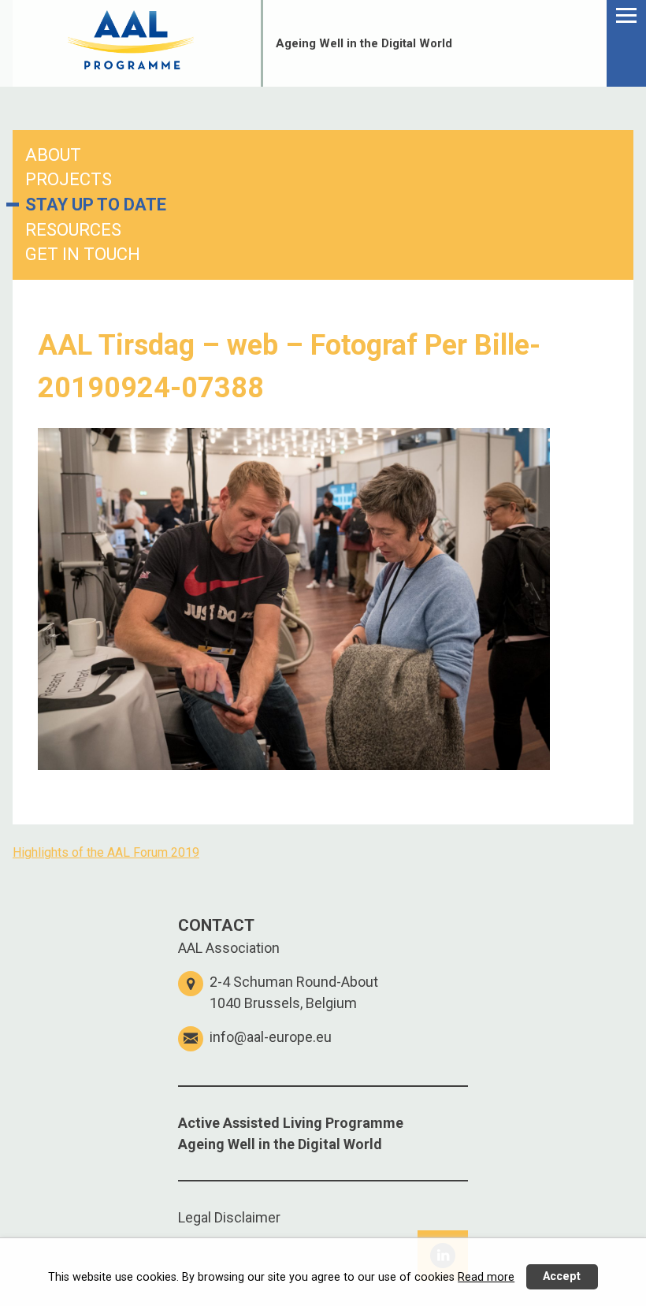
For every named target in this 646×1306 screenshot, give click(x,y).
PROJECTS (68, 179)
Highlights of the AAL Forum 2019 (106, 852)
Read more (486, 1277)
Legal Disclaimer (229, 1217)
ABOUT (53, 155)
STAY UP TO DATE (95, 204)
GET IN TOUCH (82, 254)
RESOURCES (73, 230)
